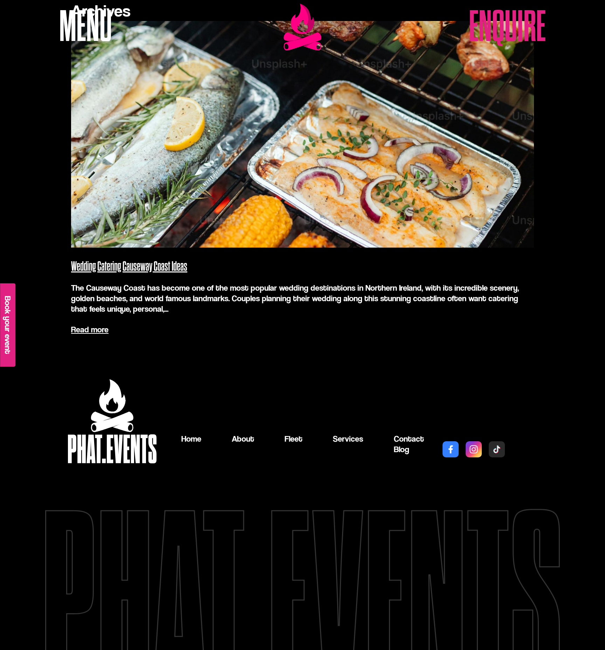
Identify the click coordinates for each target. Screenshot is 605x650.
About (243, 439)
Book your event (8, 325)
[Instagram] (474, 449)
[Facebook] (451, 449)
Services (348, 439)
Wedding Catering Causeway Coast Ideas (129, 266)
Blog (401, 449)
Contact (409, 439)
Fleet (293, 439)
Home (191, 439)
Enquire (507, 27)
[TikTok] (497, 449)
